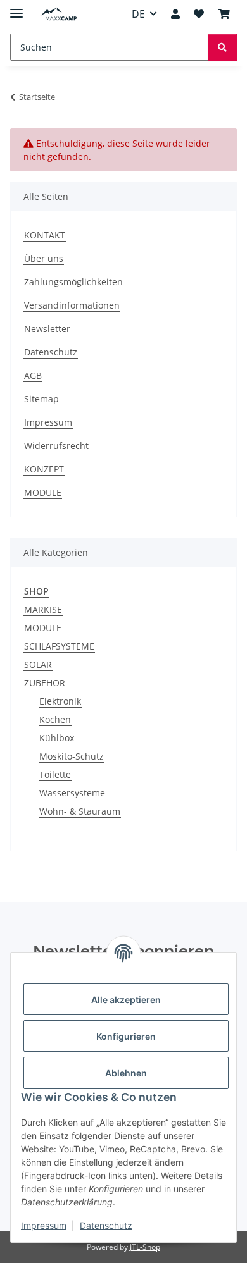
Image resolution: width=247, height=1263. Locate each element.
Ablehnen (126, 1073)
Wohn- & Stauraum (79, 811)
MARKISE (43, 609)
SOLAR (38, 664)
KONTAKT (44, 235)
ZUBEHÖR (44, 683)
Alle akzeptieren (126, 999)
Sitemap (41, 399)
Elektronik (60, 701)
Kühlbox (56, 738)
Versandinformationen (72, 305)
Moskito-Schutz (71, 756)
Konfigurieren (126, 1036)
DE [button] (138, 14)
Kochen (55, 719)
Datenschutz (106, 1225)
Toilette (55, 774)
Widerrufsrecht (56, 446)
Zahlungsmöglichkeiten (73, 282)
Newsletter (47, 329)
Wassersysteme (72, 793)
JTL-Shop (145, 1246)
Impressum (43, 1225)
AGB (33, 375)
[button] (175, 14)
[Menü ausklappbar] (16, 8)
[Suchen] (222, 47)
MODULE (42, 492)
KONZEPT (44, 469)
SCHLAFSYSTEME (59, 646)
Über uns (43, 258)
